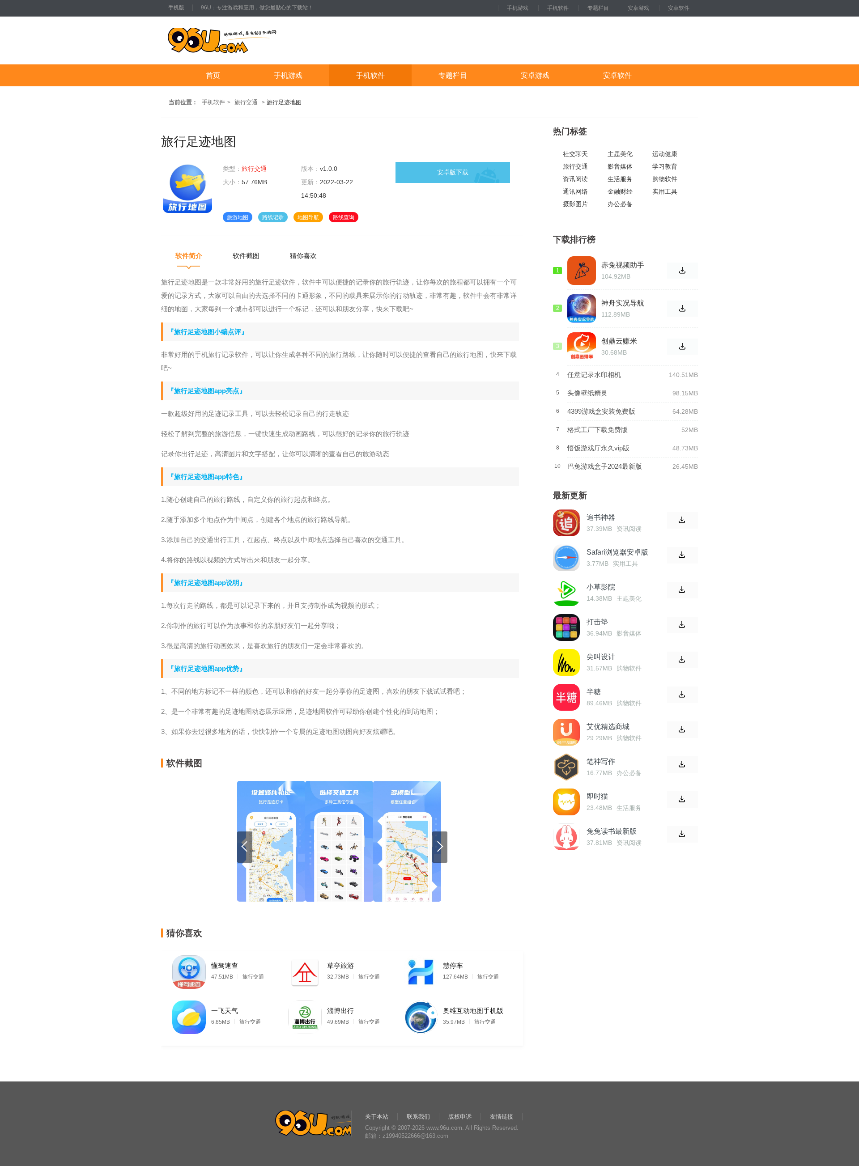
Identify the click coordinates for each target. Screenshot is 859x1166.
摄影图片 (575, 204)
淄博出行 (340, 1010)
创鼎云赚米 (619, 341)
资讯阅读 (575, 179)
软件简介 (188, 255)
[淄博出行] (305, 1015)
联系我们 (418, 1116)
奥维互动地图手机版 (473, 1010)
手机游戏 (517, 8)
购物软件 (664, 179)
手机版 (176, 7)
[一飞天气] (189, 1015)
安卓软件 (678, 8)
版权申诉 (460, 1116)
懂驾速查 (224, 965)
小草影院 (601, 587)
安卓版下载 (452, 172)
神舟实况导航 (622, 303)
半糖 (594, 691)
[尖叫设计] (566, 662)
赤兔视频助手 (622, 265)
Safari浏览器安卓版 (617, 552)
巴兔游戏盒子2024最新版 (604, 466)
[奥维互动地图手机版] (421, 1015)
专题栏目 (598, 8)
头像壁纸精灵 (587, 393)
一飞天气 (224, 1010)
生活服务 (620, 179)
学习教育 (664, 166)
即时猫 (597, 796)
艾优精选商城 (608, 726)
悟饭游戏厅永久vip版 (598, 448)
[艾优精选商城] (566, 732)
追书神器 (601, 517)
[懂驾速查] (189, 970)
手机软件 (558, 8)
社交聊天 (575, 154)
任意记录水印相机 (594, 374)
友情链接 (501, 1116)
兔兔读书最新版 (612, 831)
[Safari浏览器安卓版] (566, 557)
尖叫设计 (601, 657)
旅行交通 (246, 102)
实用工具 (664, 191)
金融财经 (620, 191)
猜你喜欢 (303, 255)
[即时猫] (566, 802)
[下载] (682, 520)
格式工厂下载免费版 (597, 429)
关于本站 (376, 1116)
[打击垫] (566, 627)
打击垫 (597, 622)
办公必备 (620, 204)
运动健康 (664, 154)
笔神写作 (601, 761)
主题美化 (620, 154)
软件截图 (246, 255)
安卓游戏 (638, 8)
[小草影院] (566, 592)
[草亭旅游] (305, 970)
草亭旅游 (340, 965)
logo (250, 40)
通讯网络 (575, 191)
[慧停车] (421, 970)
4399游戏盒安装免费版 (601, 411)
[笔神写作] (566, 767)
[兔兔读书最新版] (566, 836)
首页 (213, 75)
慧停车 (453, 965)
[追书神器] (566, 522)
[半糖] (566, 697)
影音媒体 (620, 166)
